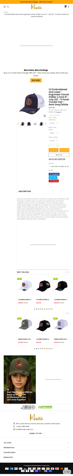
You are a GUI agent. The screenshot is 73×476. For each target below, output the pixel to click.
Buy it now (59, 155)
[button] (5, 7)
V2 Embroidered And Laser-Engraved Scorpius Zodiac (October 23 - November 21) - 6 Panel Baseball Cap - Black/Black (61, 300)
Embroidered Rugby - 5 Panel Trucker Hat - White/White (43, 339)
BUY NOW (36, 80)
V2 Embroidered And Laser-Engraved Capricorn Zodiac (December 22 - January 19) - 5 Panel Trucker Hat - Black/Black (43, 300)
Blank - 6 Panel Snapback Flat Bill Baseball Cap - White (61, 339)
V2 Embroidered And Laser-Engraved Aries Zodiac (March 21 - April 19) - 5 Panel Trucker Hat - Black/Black (25, 339)
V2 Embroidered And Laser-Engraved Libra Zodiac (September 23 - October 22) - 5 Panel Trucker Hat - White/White (25, 300)
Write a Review (55, 115)
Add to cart (53, 150)
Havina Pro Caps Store (42, 465)
